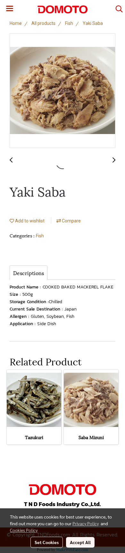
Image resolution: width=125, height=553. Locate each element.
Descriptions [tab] (28, 273)
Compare (71, 220)
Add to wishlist (29, 220)
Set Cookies (47, 542)
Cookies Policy (24, 530)
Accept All (80, 542)
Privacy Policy (85, 523)
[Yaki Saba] (62, 91)
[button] (117, 9)
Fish (40, 235)
